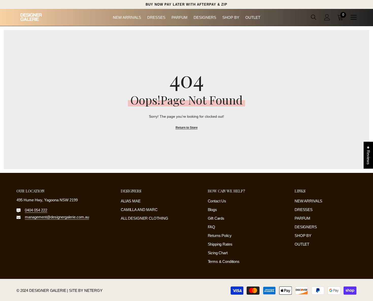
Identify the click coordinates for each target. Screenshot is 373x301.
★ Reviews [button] (368, 155)
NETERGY (93, 290)
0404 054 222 (36, 210)
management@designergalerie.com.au (57, 217)
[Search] (313, 17)
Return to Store (187, 127)
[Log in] (327, 17)
